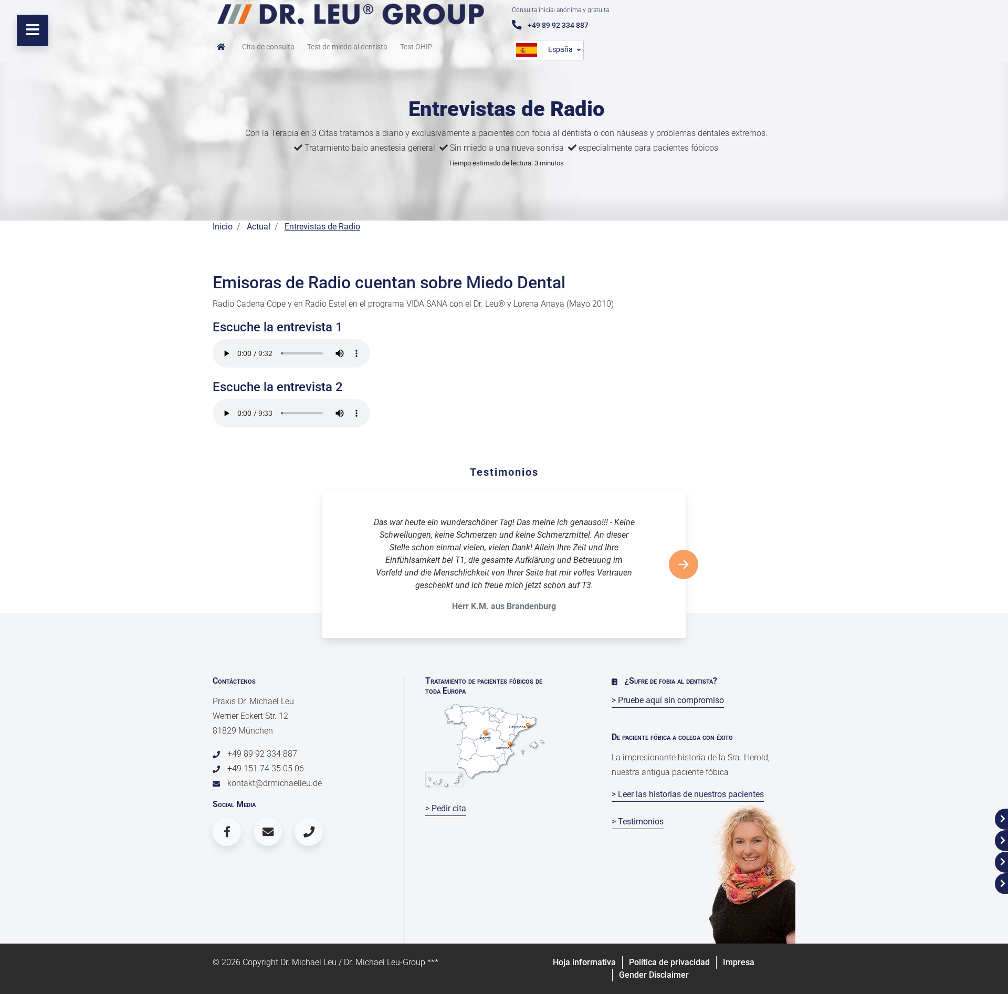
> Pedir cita (445, 808)
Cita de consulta (268, 47)
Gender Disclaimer (654, 975)
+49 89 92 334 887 (557, 25)
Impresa (738, 962)
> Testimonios (638, 821)
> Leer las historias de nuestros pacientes (688, 794)
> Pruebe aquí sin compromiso (668, 700)
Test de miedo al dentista (347, 47)
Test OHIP (416, 47)
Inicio (223, 227)
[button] (683, 564)
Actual (258, 227)
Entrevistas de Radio (322, 227)
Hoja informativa (584, 962)
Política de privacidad (669, 962)
